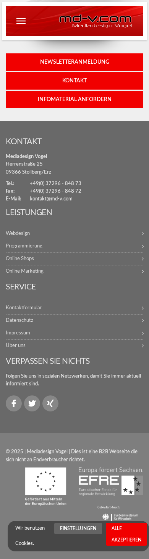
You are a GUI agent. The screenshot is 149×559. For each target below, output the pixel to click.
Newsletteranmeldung (74, 62)
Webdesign (18, 233)
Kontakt (74, 81)
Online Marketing (25, 271)
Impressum (18, 333)
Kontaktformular (24, 307)
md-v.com (95, 20)
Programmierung (24, 246)
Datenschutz (19, 320)
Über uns (16, 345)
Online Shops (20, 258)
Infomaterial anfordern (75, 99)
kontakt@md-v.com (51, 198)
